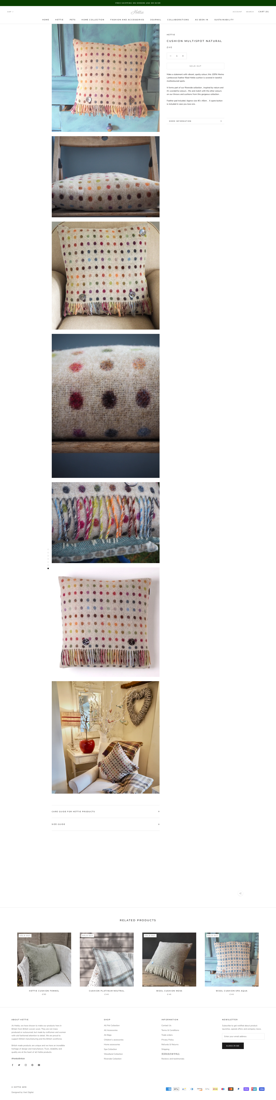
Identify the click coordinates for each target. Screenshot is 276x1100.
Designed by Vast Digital (22, 1092)
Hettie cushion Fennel (44, 991)
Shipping (165, 1049)
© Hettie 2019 (19, 1087)
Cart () (263, 12)
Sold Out (195, 66)
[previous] (9, 961)
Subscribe (233, 1046)
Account (237, 12)
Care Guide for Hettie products (73, 811)
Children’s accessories (113, 1039)
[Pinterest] (32, 1064)
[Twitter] (19, 1064)
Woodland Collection (113, 1054)
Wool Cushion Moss (169, 991)
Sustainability (224, 20)
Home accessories (112, 1044)
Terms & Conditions (170, 1030)
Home (45, 20)
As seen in (201, 20)
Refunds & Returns (170, 1044)
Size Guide (58, 824)
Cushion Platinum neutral (107, 991)
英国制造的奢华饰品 (170, 1054)
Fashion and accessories (127, 20)
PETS (73, 20)
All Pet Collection (112, 1025)
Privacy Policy (167, 1039)
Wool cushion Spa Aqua (232, 991)
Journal (155, 20)
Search (250, 12)
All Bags (108, 1035)
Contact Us (166, 1025)
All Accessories (111, 1030)
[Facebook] (13, 1064)
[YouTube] (39, 1064)
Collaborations (178, 20)
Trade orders (167, 1035)
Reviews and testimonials (172, 1058)
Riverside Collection (112, 1058)
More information (180, 121)
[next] (267, 961)
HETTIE (59, 20)
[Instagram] (26, 1064)
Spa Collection (110, 1049)
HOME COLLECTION (93, 20)
